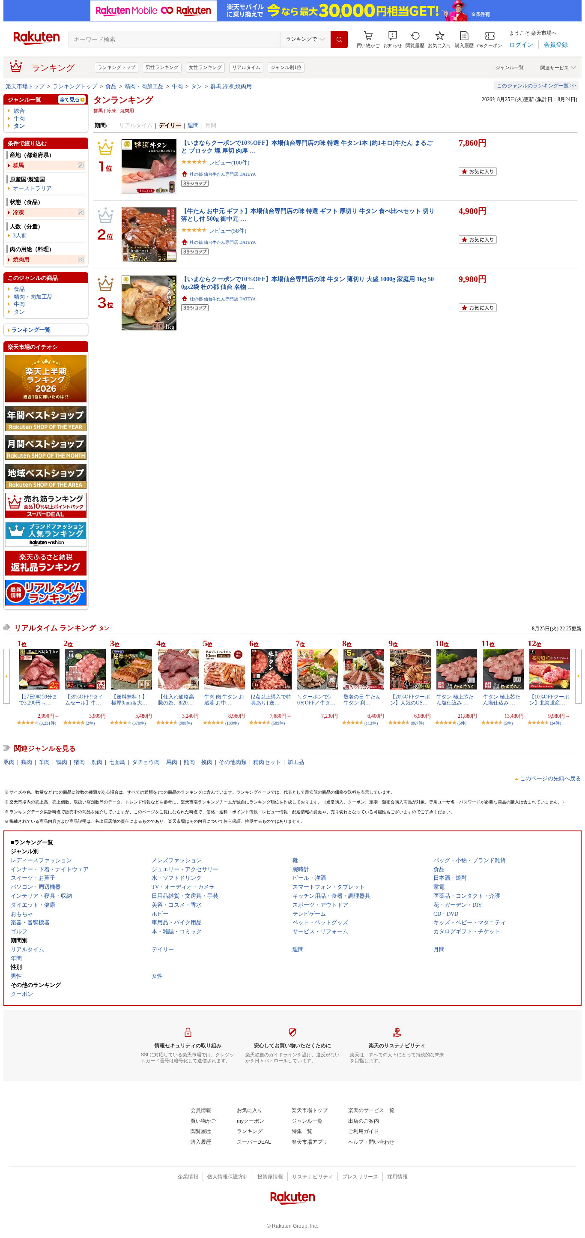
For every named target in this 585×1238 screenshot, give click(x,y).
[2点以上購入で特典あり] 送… (271, 700)
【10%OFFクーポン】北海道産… (549, 700)
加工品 (295, 762)
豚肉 (9, 762)
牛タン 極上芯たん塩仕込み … (455, 700)
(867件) (417, 723)
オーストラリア (32, 188)
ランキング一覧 (31, 330)
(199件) (232, 723)
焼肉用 (21, 259)
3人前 (20, 235)
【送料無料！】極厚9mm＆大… (129, 700)
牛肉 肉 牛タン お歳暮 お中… (224, 700)
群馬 (18, 165)
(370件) (139, 723)
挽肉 (206, 762)
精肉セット (267, 762)
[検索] (339, 39)
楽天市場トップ (25, 86)
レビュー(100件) (229, 162)
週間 (193, 125)
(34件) (555, 723)
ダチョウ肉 (146, 762)
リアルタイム (246, 67)
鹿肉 (96, 762)
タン (196, 86)
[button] (392, 39)
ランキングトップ (116, 67)
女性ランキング (205, 67)
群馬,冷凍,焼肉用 (231, 86)
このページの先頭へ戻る (550, 778)
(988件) (185, 723)
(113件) (371, 723)
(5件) (461, 723)
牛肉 (177, 86)
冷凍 (18, 212)
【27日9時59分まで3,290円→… (38, 700)
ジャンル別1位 (286, 67)
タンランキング (123, 100)
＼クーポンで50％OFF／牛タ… (316, 700)
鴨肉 (61, 762)
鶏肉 (26, 762)
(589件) (278, 723)
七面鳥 (117, 762)
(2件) (90, 723)
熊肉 (189, 762)
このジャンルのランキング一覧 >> (536, 86)
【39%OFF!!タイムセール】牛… (84, 700)
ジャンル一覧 (509, 67)
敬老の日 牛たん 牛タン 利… (362, 700)
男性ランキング (162, 67)
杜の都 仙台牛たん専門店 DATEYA (223, 174)
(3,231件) (47, 723)
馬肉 (171, 762)
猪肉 (79, 762)
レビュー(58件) (227, 231)
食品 (110, 86)
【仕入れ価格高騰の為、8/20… (176, 700)
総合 (19, 111)
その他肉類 (233, 762)
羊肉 (44, 762)
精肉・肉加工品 (144, 86)
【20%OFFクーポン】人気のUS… (410, 700)
